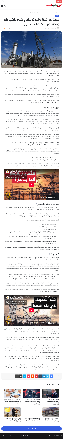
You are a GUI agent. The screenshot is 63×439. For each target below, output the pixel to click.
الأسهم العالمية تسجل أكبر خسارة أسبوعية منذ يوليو (32, 419)
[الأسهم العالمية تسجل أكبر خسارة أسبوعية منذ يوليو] (31, 412)
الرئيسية (56, 12)
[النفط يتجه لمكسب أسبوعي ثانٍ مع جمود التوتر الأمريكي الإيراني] (31, 393)
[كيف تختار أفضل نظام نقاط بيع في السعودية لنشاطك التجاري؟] (12, 393)
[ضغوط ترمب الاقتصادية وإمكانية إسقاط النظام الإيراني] (50, 393)
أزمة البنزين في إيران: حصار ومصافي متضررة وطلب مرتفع (51, 419)
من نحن (17, 436)
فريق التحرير (53, 28)
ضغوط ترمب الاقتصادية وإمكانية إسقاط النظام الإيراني (53, 401)
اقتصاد (52, 12)
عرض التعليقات (31, 428)
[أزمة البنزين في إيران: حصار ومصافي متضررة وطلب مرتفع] (50, 412)
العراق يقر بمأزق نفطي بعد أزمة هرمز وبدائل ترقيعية (13, 419)
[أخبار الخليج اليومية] (54, 6)
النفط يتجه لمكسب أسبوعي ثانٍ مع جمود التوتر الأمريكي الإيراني (32, 401)
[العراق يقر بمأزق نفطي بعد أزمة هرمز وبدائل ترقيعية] (12, 412)
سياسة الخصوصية (10, 436)
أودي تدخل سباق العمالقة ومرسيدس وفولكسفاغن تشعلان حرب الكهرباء (38, 1)
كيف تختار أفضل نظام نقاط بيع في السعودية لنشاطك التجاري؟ (12, 400)
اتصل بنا (3, 436)
